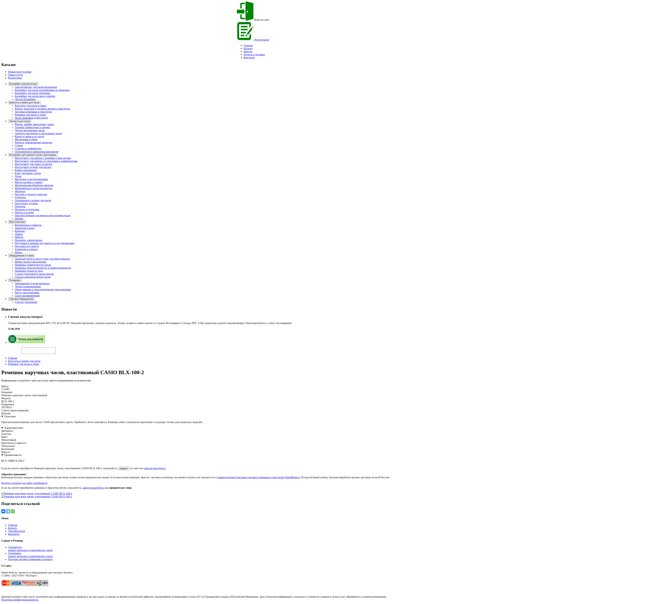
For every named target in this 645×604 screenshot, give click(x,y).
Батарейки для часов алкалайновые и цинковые (42, 90)
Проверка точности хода (29, 270)
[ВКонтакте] (3, 511)
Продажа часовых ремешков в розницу (30, 559)
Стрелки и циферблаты (28, 148)
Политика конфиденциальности (19, 599)
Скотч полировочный (27, 295)
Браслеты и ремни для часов (24, 102)
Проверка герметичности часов (33, 264)
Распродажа (15, 77)
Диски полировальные (28, 286)
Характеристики (13, 427)
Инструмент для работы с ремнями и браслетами (43, 158)
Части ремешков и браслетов (31, 117)
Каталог (248, 48)
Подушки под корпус (27, 246)
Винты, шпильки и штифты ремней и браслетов (42, 108)
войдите (124, 468)
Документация (16, 531)
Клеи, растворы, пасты (28, 173)
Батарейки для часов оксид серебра (35, 96)
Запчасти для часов (19, 121)
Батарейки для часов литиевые (32, 93)
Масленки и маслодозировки (31, 179)
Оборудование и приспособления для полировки (43, 289)
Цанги (18, 252)
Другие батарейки (25, 99)
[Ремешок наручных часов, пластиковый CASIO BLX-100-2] (36, 493)
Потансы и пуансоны (27, 209)
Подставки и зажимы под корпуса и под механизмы (44, 243)
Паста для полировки (27, 292)
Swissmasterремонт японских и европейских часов (30, 555)
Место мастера (17, 222)
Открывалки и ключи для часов (33, 200)
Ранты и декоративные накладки (33, 142)
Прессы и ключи (24, 212)
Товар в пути (15, 74)
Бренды (248, 51)
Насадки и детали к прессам (31, 194)
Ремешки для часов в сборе (30, 114)
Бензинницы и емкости (28, 225)
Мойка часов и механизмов (30, 261)
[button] (61, 349)
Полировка (14, 280)
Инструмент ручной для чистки (33, 167)
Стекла (19, 145)
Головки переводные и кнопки (32, 127)
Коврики (20, 231)
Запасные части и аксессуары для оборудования (42, 258)
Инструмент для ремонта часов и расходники (32, 155)
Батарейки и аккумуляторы (23, 84)
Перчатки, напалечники (28, 240)
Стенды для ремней (26, 302)
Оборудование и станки (21, 255)
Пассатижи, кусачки (26, 203)
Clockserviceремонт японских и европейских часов (30, 549)
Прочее (19, 218)
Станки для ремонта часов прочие (34, 273)
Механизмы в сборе (26, 139)
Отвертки (20, 197)
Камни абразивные (26, 170)
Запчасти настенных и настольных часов (38, 133)
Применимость (13, 455)
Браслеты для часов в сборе (30, 105)
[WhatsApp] (13, 511)
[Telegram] (8, 511)
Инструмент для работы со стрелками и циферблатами (46, 161)
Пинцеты (20, 206)
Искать (11, 349)
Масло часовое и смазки (28, 182)
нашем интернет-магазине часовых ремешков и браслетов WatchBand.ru (258, 477)
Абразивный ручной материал (32, 283)
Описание (10, 416)
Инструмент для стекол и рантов (33, 164)
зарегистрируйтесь (154, 468)
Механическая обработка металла (34, 185)
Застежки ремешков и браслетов (33, 111)
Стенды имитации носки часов (33, 276)
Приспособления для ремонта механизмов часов (42, 215)
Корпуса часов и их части (29, 136)
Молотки (20, 191)
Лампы (19, 234)
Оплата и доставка (254, 54)
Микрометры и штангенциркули (33, 188)
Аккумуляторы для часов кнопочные (36, 87)
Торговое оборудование (21, 299)
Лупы (18, 176)
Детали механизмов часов (30, 130)
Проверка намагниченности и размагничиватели (43, 267)
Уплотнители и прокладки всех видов (36, 151)
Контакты (249, 57)
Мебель (19, 237)
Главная (12, 358)
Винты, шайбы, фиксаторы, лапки (34, 124)
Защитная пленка (25, 228)
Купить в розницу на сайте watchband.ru (24, 483)
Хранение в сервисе (26, 249)
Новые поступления (19, 71)
